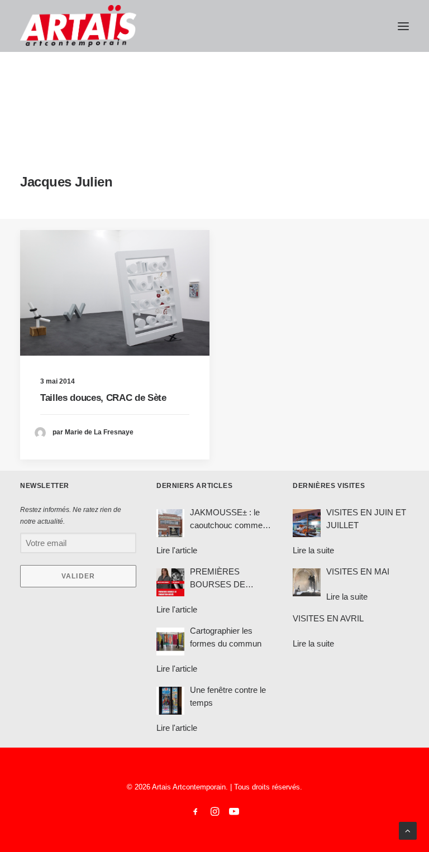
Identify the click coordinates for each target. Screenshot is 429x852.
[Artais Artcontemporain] (78, 26)
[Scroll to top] (408, 830)
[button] (403, 26)
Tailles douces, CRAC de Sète (103, 398)
